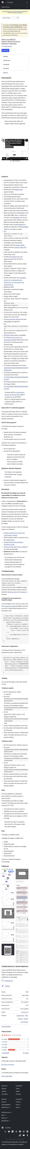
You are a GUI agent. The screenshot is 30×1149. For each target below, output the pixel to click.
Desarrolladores (6, 1104)
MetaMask (21, 213)
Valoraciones (6, 60)
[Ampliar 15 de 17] (26, 941)
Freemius (7, 986)
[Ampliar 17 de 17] (26, 952)
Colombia (7, 1127)
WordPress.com (7, 1112)
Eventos (18, 1102)
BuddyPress (6, 1121)
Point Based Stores (14, 257)
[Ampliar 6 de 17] (12, 934)
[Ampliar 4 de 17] (12, 910)
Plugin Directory (6, 7)
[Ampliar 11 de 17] (26, 918)
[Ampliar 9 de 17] (26, 882)
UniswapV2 (23, 277)
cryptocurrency (20, 1015)
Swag (18, 1107)
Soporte (5, 72)
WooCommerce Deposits (13, 319)
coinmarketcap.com (16, 280)
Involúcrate (19, 1099)
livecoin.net (7, 280)
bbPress (5, 1118)
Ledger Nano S (10, 540)
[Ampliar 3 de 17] (12, 898)
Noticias (4, 1088)
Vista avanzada (6, 1026)
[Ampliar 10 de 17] (26, 886)
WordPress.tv (6, 1107)
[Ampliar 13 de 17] (26, 930)
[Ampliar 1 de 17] (12, 871)
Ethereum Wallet (19, 245)
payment (26, 1018)
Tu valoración (5, 1053)
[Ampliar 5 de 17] (12, 922)
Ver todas (25, 1053)
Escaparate (19, 1086)
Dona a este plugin (7, 1076)
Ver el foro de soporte (8, 1064)
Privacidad (5, 1094)
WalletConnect (18, 189)
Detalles (5, 56)
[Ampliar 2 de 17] (12, 886)
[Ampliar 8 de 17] (26, 871)
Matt (4, 1115)
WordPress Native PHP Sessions (16, 592)
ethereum (20, 1018)
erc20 (26, 1015)
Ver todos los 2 (24, 1012)
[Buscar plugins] (17, 17)
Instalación (6, 64)
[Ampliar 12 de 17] (26, 925)
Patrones (18, 1094)
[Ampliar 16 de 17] (26, 946)
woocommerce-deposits (11, 606)
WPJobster (7, 335)
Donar (18, 1104)
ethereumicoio (8, 46)
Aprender (4, 1099)
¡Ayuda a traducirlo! (18, 12)
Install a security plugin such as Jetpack (15, 547)
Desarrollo (6, 68)
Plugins (18, 1091)
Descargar (5, 50)
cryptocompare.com (18, 282)
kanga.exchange (8, 284)
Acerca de (4, 1086)
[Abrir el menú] (27, 2)
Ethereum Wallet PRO (20, 247)
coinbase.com (8, 282)
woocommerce (24, 1022)
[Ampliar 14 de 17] (26, 936)
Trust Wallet (12, 229)
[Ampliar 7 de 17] (12, 946)
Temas (18, 1088)
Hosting (4, 1091)
